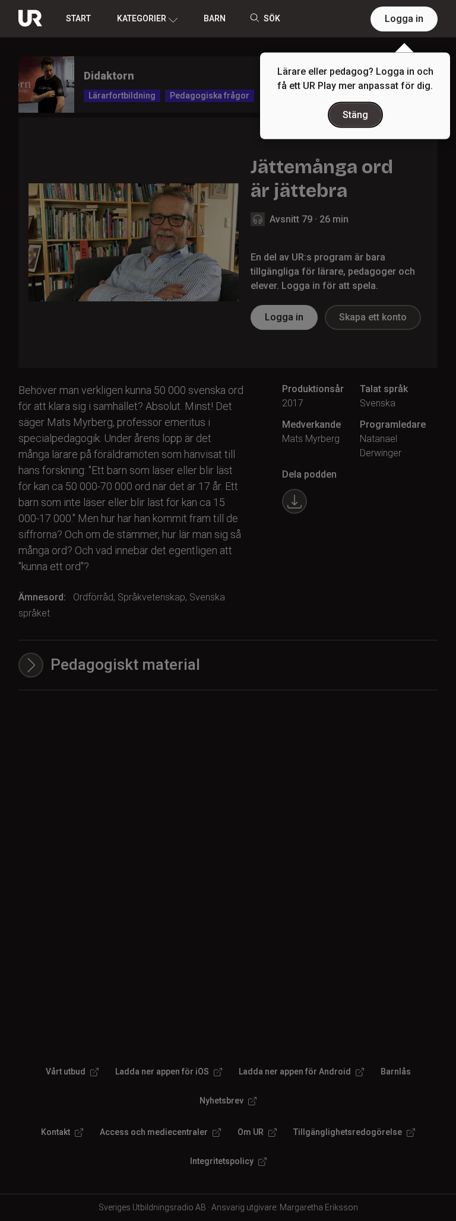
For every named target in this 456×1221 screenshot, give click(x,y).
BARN (215, 18)
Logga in (404, 18)
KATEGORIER (141, 18)
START (78, 18)
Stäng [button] (355, 114)
